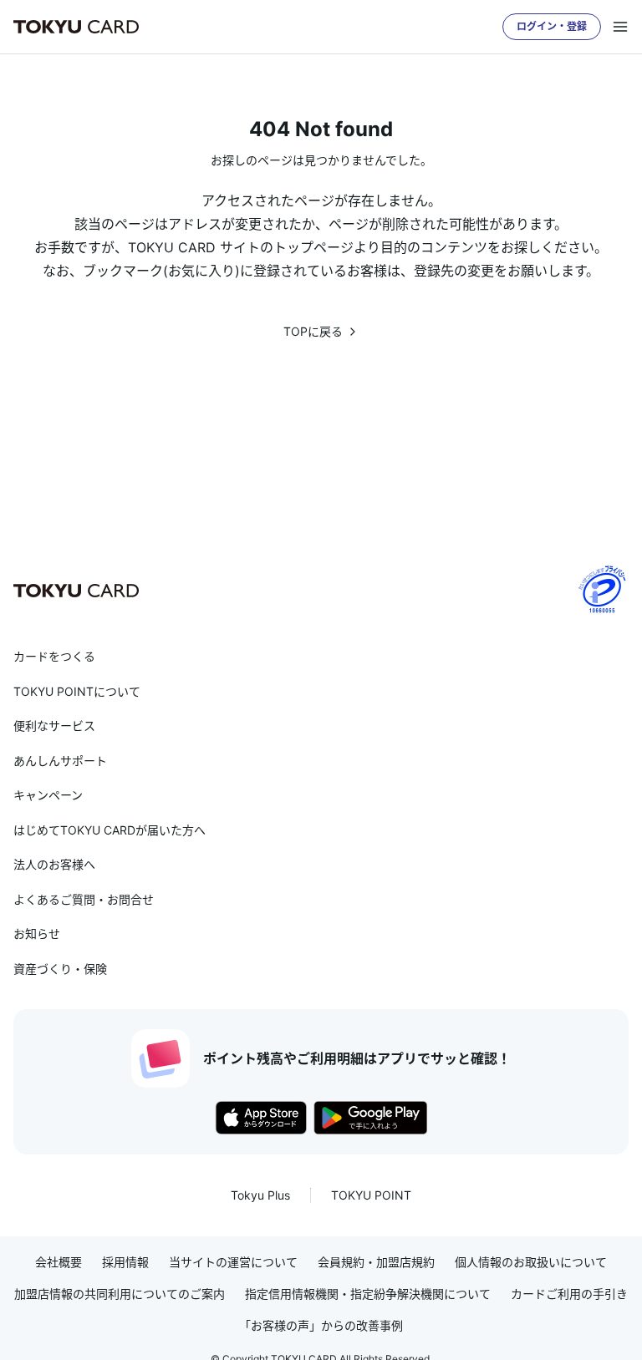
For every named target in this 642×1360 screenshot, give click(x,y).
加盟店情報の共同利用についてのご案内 (119, 1294)
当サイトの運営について (233, 1262)
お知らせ (36, 933)
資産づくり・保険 (60, 969)
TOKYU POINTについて (76, 691)
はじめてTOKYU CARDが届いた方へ (109, 830)
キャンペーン (48, 795)
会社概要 (58, 1262)
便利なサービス (54, 725)
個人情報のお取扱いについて (531, 1262)
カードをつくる (54, 656)
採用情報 (125, 1262)
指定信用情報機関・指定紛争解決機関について (368, 1294)
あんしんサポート (60, 761)
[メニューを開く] (620, 26)
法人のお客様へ (54, 864)
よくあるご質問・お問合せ (83, 899)
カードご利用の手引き (569, 1294)
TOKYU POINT (371, 1195)
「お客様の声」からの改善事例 (321, 1326)
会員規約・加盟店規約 (376, 1262)
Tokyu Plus (260, 1195)
